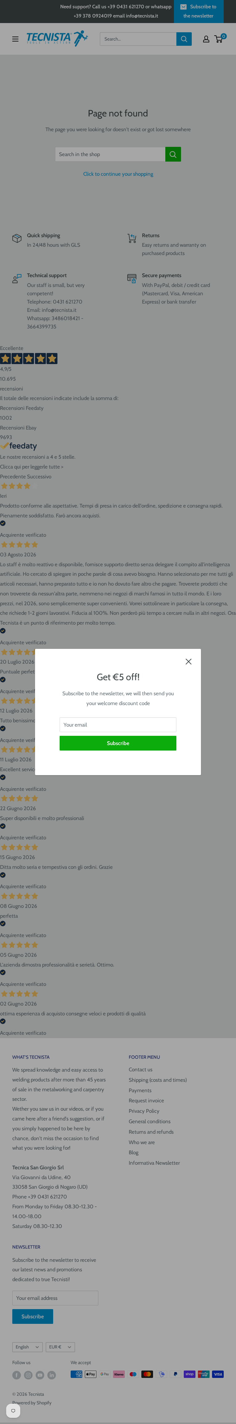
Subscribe (118, 743)
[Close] (189, 661)
